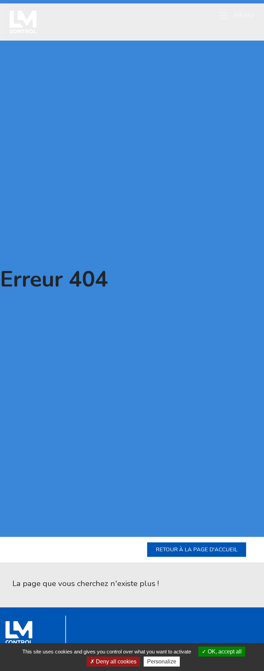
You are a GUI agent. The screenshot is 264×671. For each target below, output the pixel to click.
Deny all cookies (115, 661)
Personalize (161, 661)
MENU (244, 15)
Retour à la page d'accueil (197, 549)
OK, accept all (224, 651)
